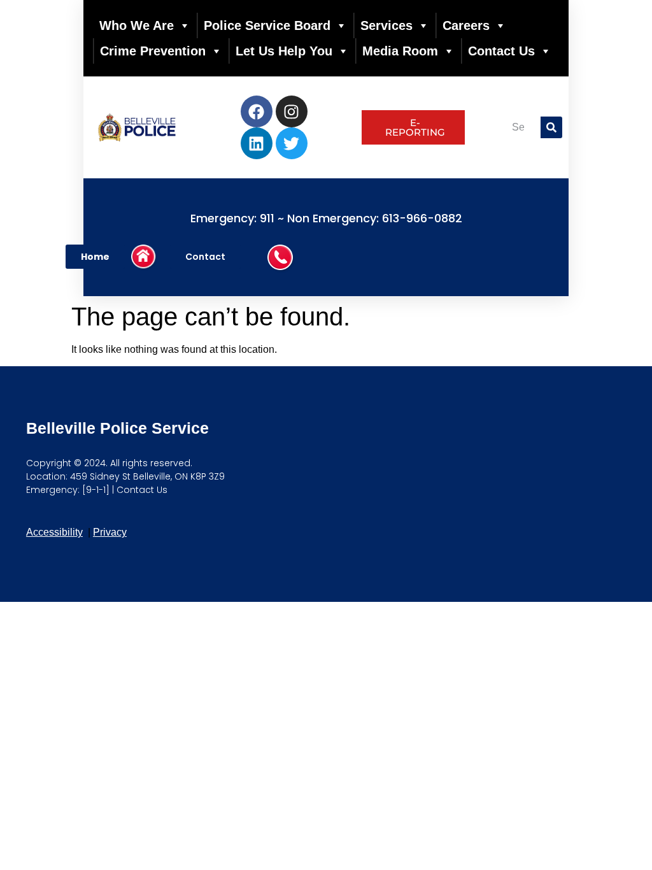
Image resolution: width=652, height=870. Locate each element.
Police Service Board (267, 25)
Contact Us (501, 51)
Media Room (400, 51)
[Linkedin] (257, 143)
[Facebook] (257, 111)
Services (386, 25)
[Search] (551, 127)
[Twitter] (292, 143)
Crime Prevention (153, 51)
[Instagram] (292, 111)
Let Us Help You (284, 51)
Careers (466, 25)
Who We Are (136, 25)
